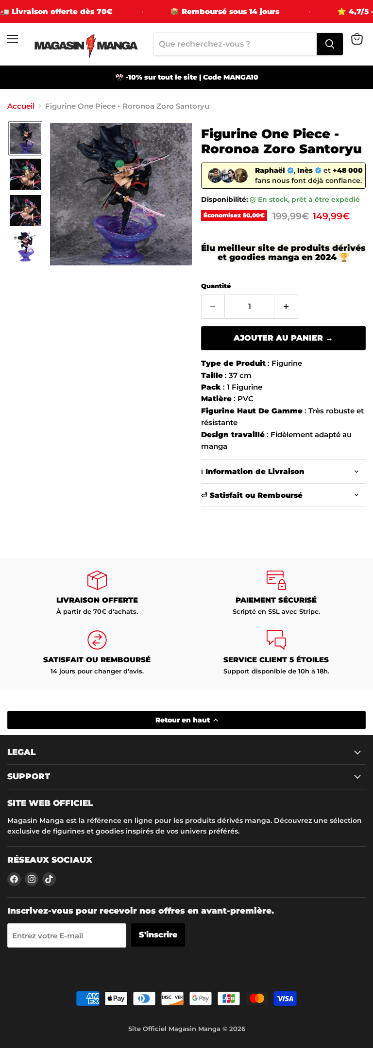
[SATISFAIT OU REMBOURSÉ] (97, 652)
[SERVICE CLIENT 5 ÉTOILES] (276, 652)
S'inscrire (158, 934)
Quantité (216, 286)
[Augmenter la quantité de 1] (286, 307)
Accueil (20, 106)
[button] (25, 138)
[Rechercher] (330, 44)
